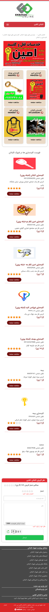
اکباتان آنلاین (41, 35)
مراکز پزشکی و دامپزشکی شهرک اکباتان (35, 580)
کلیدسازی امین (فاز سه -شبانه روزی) (29, 264)
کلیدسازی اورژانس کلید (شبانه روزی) (29, 307)
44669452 (12, 75)
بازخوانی (8, 531)
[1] (23, 491)
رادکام (24, 609)
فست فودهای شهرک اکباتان (38, 560)
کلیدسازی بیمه (38, 413)
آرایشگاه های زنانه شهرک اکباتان (37, 556)
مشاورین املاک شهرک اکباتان (38, 576)
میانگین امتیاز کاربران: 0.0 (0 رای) (27, 485)
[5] (8, 188)
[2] (25, 491)
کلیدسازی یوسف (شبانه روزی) (32, 339)
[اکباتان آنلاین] (24, 10)
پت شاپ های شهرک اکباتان (38, 572)
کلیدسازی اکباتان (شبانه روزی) (32, 175)
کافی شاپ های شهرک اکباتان (38, 568)
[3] (8, 423)
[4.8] (8, 231)
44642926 (34, 75)
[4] (30, 491)
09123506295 (34, 112)
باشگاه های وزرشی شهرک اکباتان (37, 564)
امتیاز (42, 491)
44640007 (12, 112)
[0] (5, 485)
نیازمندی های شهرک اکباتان (27, 35)
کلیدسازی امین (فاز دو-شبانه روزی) (30, 221)
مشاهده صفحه (36, 102)
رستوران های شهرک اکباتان (38, 552)
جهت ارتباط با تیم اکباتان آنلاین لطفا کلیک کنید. (30, 598)
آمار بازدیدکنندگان (41, 589)
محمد (41, 444)
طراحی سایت (31, 609)
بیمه (42, 370)
